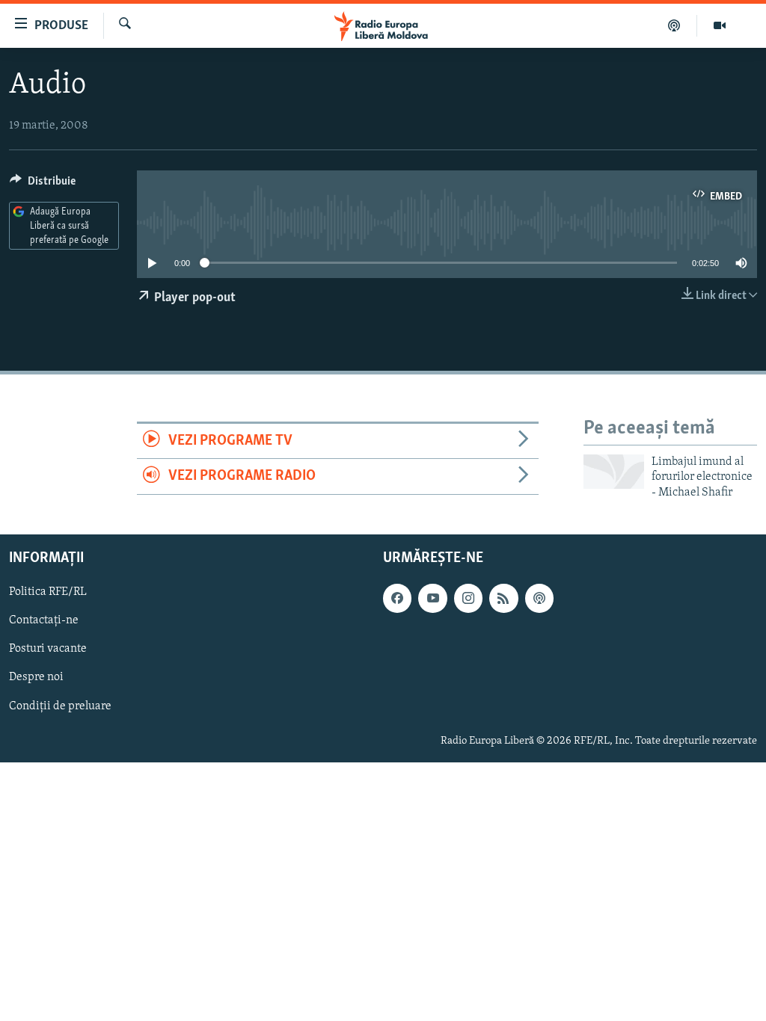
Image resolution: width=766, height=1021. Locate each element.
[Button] (43, 184)
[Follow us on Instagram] (468, 598)
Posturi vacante (48, 650)
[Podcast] (674, 25)
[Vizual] (719, 25)
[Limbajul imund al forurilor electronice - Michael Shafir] (613, 471)
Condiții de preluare (60, 706)
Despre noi (36, 678)
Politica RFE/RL (48, 592)
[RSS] (503, 598)
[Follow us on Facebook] (397, 598)
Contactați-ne (44, 620)
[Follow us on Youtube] (432, 598)
